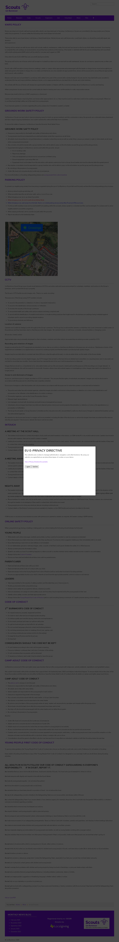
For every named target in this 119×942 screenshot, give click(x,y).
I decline (35, 467)
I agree (28, 467)
